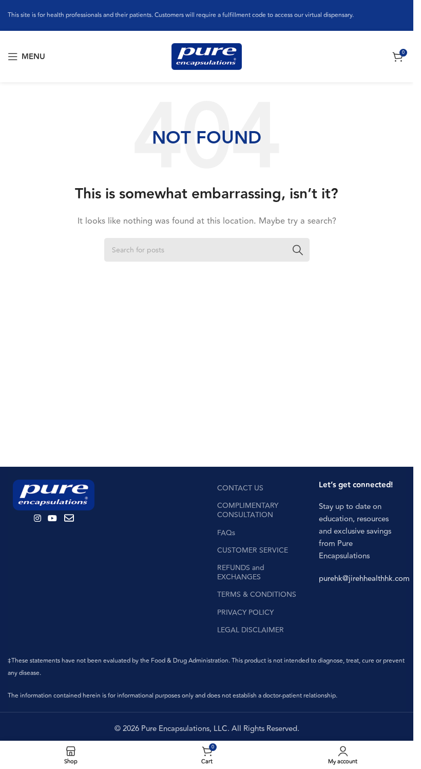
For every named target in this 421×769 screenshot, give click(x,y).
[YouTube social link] (52, 518)
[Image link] (53, 494)
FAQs (226, 532)
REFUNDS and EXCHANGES (240, 572)
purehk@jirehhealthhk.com (364, 578)
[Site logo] (206, 56)
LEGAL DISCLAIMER (250, 630)
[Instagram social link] (37, 518)
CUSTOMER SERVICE (252, 550)
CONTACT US (240, 488)
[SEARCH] (298, 250)
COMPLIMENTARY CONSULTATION (247, 510)
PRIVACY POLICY (245, 612)
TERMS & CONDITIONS (256, 594)
